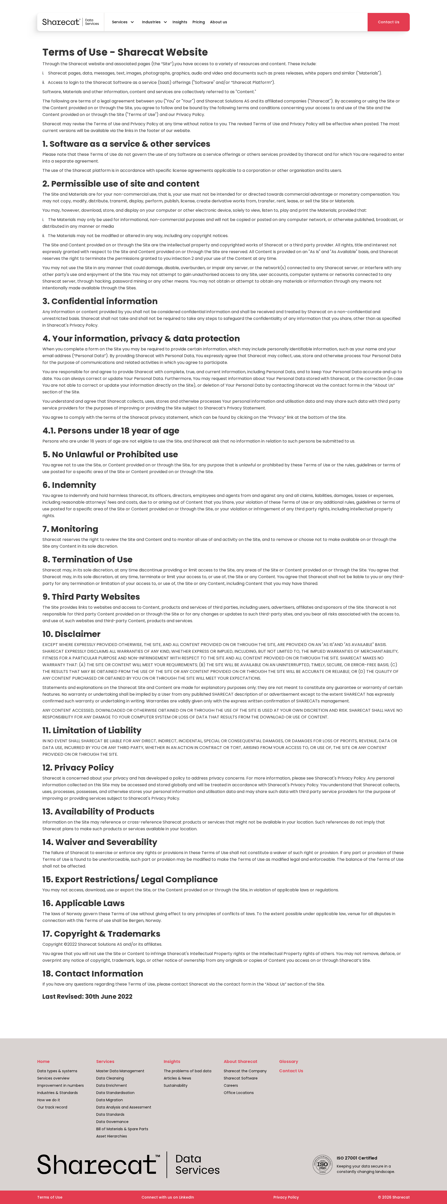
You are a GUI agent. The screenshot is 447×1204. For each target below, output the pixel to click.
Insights (172, 1061)
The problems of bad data (187, 1071)
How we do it (48, 1100)
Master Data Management (120, 1071)
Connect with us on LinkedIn (167, 1197)
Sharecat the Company (245, 1071)
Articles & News (177, 1078)
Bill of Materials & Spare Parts (122, 1129)
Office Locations (239, 1092)
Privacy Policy (286, 1197)
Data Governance (112, 1121)
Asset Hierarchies (111, 1136)
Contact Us (291, 1071)
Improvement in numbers (60, 1085)
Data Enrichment (111, 1085)
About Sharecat (240, 1061)
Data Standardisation (115, 1092)
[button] (121, 22)
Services (105, 1061)
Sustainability (176, 1085)
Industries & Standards (57, 1092)
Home (43, 1061)
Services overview (53, 1078)
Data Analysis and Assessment (123, 1107)
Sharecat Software (241, 1078)
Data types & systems (57, 1071)
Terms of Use (49, 1197)
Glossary (288, 1061)
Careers (231, 1085)
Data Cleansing (110, 1078)
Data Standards (110, 1114)
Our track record (52, 1107)
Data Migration (109, 1100)
